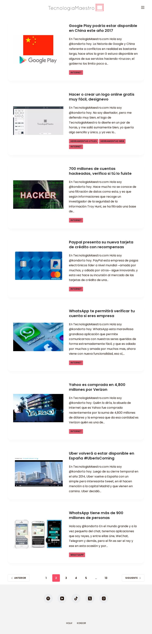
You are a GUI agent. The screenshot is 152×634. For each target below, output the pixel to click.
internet (76, 72)
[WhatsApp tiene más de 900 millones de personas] (38, 534)
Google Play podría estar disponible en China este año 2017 (103, 28)
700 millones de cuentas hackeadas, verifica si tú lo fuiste (100, 171)
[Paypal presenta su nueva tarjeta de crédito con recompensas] (38, 266)
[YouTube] (62, 598)
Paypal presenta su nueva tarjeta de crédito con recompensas (101, 244)
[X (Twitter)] (90, 598)
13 (106, 578)
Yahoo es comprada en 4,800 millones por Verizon (97, 387)
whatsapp (77, 554)
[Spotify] (48, 598)
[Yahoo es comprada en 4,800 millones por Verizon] (38, 408)
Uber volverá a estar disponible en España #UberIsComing (101, 456)
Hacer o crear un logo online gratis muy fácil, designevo (101, 97)
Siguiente (131, 577)
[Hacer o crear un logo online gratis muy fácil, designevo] (38, 120)
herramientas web (112, 141)
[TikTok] (76, 598)
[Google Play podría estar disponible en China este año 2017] (38, 49)
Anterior (20, 577)
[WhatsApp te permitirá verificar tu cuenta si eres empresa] (38, 337)
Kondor (81, 623)
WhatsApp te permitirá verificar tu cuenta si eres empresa (102, 313)
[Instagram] (103, 598)
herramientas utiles (83, 141)
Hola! (69, 623)
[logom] (76, 7)
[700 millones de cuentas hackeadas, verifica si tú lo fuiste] (38, 194)
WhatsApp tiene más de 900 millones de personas (96, 515)
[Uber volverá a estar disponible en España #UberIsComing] (38, 472)
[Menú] (142, 7)
